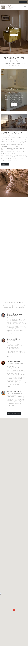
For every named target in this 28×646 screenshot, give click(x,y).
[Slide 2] (14, 52)
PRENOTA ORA (23, 1)
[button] (5, 2)
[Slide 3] (17, 52)
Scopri (14, 104)
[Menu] (25, 7)
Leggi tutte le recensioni (14, 413)
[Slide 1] (11, 52)
